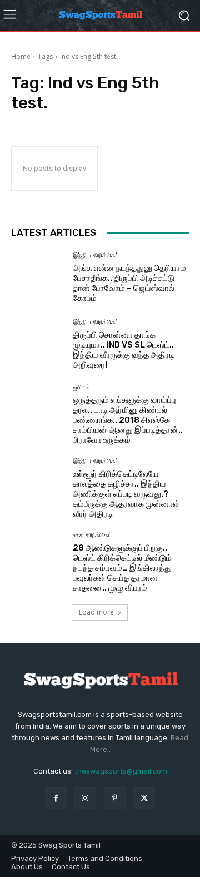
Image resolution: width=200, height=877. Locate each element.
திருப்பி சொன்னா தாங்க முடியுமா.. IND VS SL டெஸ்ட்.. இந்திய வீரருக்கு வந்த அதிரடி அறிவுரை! (123, 350)
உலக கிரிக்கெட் (92, 535)
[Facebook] (56, 798)
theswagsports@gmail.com (120, 771)
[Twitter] (144, 798)
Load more (96, 612)
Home (21, 56)
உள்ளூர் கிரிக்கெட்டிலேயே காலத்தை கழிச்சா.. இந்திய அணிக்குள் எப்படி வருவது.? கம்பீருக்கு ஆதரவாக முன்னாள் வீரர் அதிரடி (126, 494)
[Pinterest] (115, 798)
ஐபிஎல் (81, 387)
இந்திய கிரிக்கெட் (96, 255)
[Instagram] (85, 798)
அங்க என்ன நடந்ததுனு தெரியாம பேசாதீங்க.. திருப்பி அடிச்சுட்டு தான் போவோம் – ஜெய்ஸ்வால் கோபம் (129, 283)
